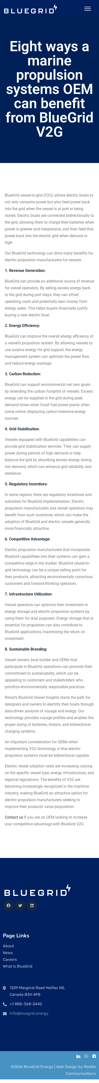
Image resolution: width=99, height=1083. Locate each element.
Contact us (14, 817)
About (8, 946)
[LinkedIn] (78, 1057)
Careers (10, 959)
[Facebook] (8, 905)
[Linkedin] (31, 905)
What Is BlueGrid (17, 966)
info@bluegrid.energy (29, 1013)
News (8, 952)
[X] (20, 905)
